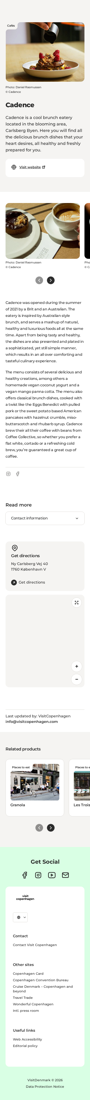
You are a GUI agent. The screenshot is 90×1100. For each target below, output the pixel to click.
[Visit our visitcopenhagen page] (25, 875)
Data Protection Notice (45, 1086)
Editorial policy (25, 1046)
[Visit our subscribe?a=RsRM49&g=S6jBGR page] (65, 875)
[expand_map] (77, 602)
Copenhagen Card (28, 974)
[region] (45, 641)
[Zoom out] (76, 679)
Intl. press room (26, 1011)
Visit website (30, 167)
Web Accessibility (27, 1039)
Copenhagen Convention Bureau (40, 980)
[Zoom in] (76, 666)
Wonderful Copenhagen (33, 1004)
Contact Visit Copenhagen (35, 945)
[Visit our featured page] (52, 875)
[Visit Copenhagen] (25, 897)
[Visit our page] (38, 875)
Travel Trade (23, 998)
